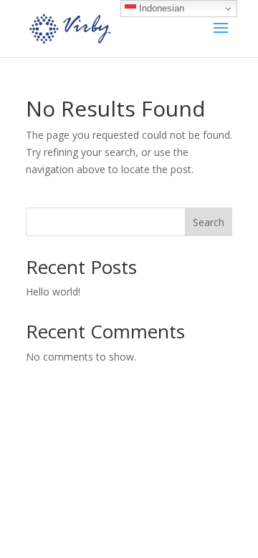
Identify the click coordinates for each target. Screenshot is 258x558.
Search (208, 222)
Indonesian (160, 8)
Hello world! (53, 291)
